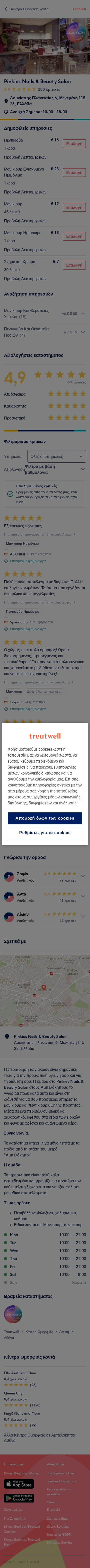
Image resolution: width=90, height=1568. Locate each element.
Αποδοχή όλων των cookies (45, 818)
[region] (45, 784)
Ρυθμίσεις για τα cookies (44, 833)
